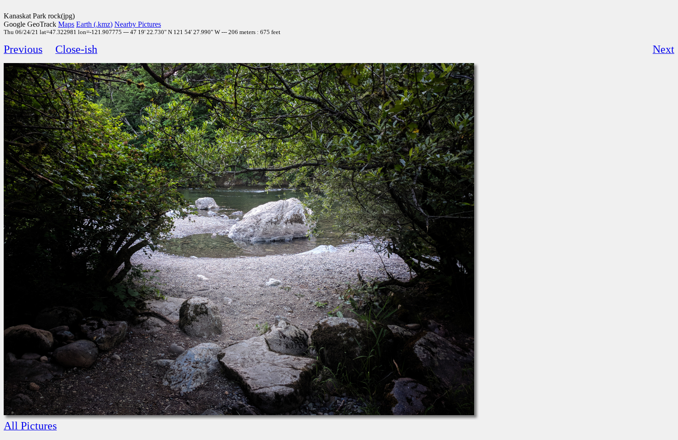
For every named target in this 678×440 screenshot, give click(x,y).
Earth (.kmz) (94, 24)
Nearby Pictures (137, 24)
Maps (66, 24)
